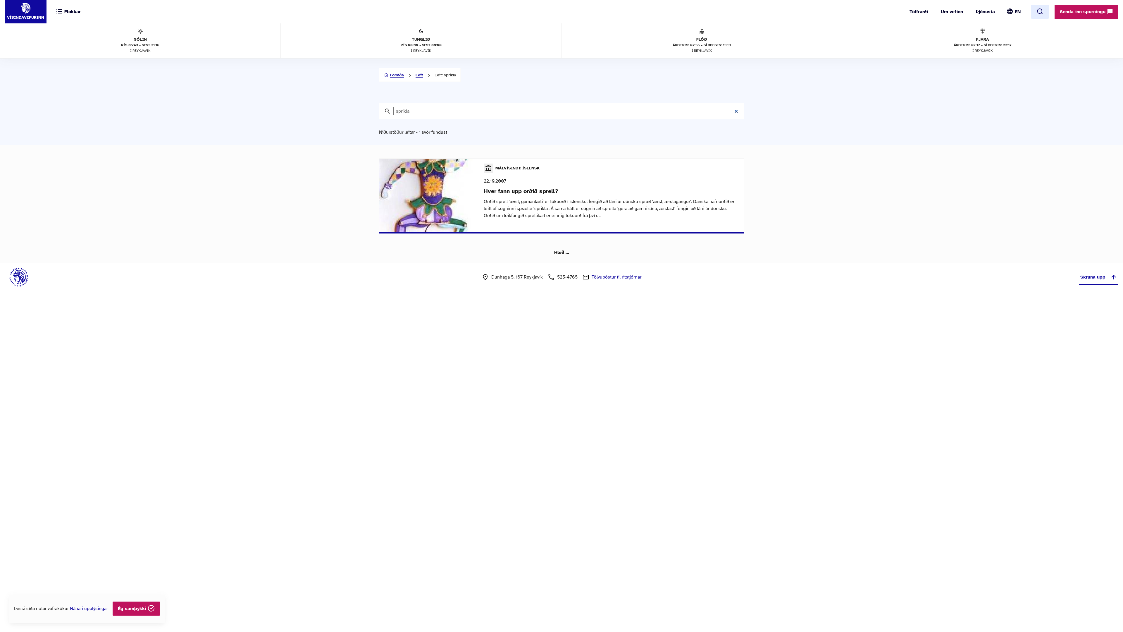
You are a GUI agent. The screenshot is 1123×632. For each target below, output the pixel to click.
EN (1018, 12)
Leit (419, 75)
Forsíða (397, 75)
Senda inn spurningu (1083, 12)
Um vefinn (952, 12)
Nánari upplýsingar (89, 609)
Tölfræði (919, 12)
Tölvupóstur (616, 277)
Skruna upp (1092, 277)
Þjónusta (985, 12)
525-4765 (567, 277)
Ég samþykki (133, 609)
